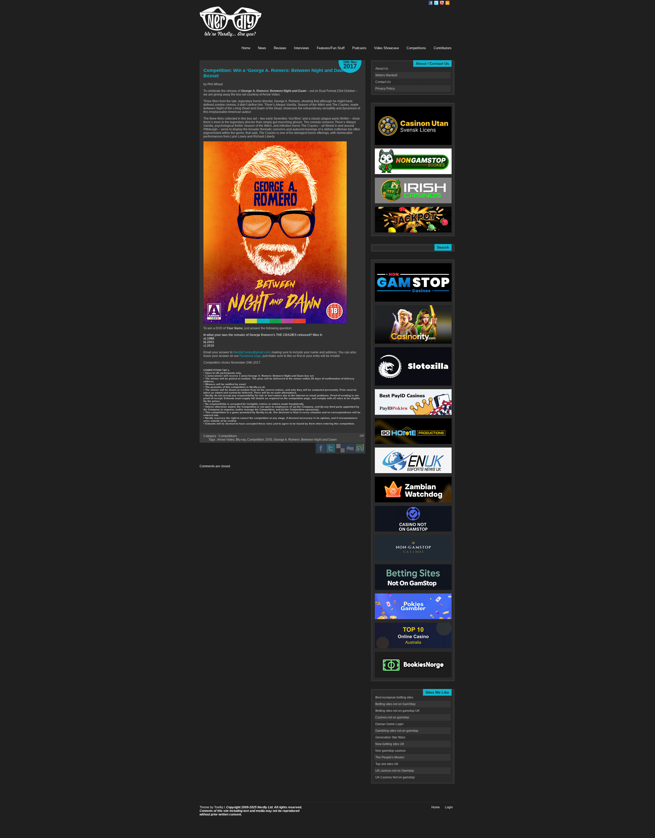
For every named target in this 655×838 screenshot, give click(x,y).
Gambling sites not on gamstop (396, 731)
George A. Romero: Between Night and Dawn (305, 439)
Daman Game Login (389, 724)
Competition (255, 439)
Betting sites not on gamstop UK (397, 711)
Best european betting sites (394, 697)
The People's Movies (389, 757)
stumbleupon (360, 448)
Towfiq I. (219, 807)
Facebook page (250, 356)
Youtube (442, 3)
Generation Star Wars (390, 737)
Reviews (280, 48)
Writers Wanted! (386, 75)
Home (246, 48)
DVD (269, 439)
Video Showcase (386, 48)
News (262, 48)
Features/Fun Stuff (331, 48)
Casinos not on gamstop (392, 717)
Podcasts (359, 48)
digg (350, 448)
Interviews (301, 48)
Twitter (436, 3)
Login (449, 807)
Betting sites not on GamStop (395, 704)
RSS (447, 3)
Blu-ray (241, 439)
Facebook (431, 3)
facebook (321, 448)
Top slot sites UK (386, 764)
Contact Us (383, 82)
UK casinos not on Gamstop (394, 770)
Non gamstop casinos (390, 750)
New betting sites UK (389, 744)
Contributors (443, 48)
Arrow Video (225, 439)
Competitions (416, 48)
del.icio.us (340, 448)
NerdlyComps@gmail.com (251, 352)
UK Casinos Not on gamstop (395, 777)
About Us (381, 68)
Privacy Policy (385, 88)
